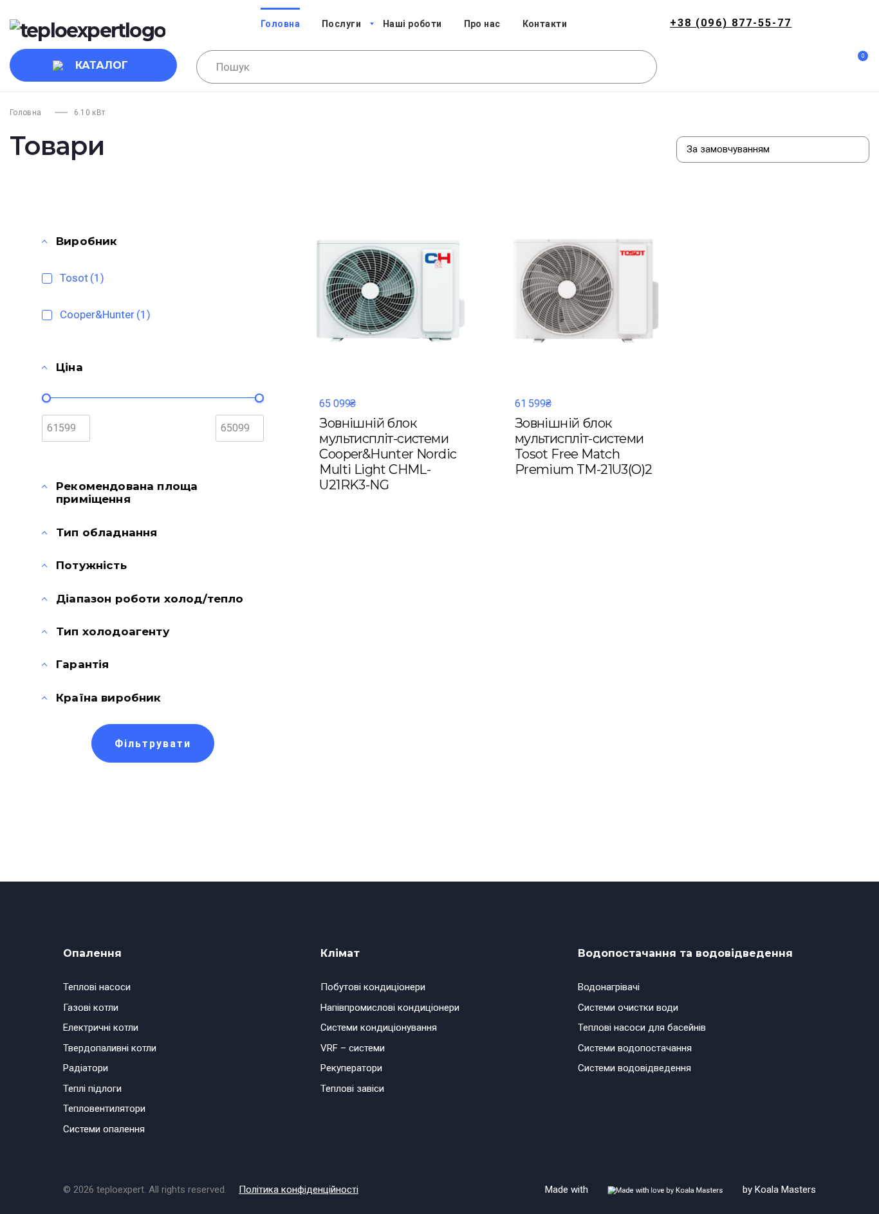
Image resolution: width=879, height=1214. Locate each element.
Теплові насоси (97, 987)
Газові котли (90, 1007)
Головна (26, 112)
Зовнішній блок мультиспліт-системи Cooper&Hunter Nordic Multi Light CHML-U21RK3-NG (387, 454)
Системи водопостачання (635, 1048)
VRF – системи (352, 1048)
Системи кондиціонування (378, 1027)
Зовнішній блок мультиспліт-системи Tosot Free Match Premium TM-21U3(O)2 (583, 446)
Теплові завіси (352, 1088)
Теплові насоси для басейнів (642, 1027)
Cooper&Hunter (105, 314)
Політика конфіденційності (298, 1189)
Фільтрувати (153, 744)
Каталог (101, 65)
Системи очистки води (628, 1007)
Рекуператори (351, 1068)
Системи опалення (104, 1129)
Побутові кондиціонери (372, 987)
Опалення (92, 953)
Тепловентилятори (104, 1108)
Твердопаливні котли (109, 1048)
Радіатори (85, 1068)
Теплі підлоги (92, 1088)
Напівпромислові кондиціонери (389, 1007)
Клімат (340, 953)
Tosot (82, 277)
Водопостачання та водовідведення (685, 953)
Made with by (680, 1189)
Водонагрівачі (609, 987)
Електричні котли (100, 1027)
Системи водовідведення (634, 1068)
